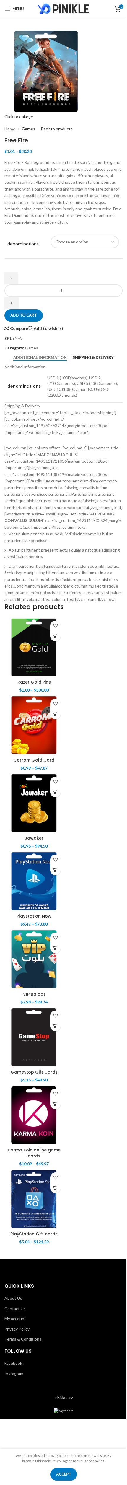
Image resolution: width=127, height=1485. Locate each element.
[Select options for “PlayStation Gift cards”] (55, 1188)
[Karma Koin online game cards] (34, 1115)
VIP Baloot (34, 994)
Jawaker (34, 838)
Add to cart (23, 315)
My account (15, 1318)
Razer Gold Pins (34, 682)
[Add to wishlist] (55, 626)
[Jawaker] (34, 803)
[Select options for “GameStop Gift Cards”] (55, 1026)
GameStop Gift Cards (34, 1072)
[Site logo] (63, 8)
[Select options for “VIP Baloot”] (55, 948)
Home (9, 128)
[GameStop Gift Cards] (34, 1037)
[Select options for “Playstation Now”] (55, 870)
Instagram (13, 1373)
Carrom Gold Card (34, 760)
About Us (13, 1298)
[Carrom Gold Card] (34, 725)
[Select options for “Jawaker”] (55, 792)
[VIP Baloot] (34, 959)
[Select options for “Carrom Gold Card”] (55, 714)
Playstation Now (34, 916)
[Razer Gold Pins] (34, 647)
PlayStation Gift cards (34, 1234)
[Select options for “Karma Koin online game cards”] (55, 1104)
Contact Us (15, 1308)
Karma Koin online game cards (34, 1153)
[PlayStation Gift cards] (34, 1199)
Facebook (13, 1363)
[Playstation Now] (34, 881)
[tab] (40, 357)
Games (28, 128)
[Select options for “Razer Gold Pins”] (55, 636)
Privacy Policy (17, 1328)
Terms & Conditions (22, 1338)
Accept (63, 1474)
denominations (23, 244)
